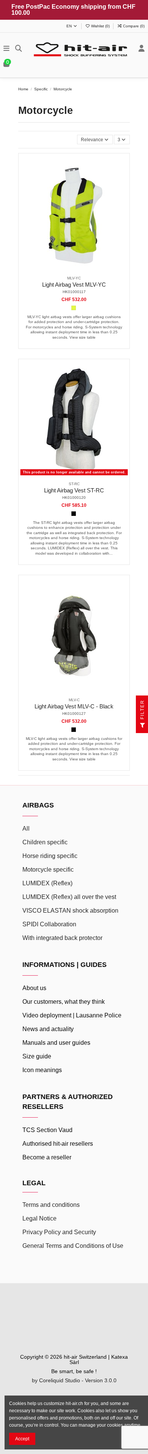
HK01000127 (74, 713)
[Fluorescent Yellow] (73, 308)
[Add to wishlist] (64, 269)
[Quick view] (83, 269)
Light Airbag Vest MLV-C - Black (74, 706)
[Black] (73, 513)
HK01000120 (74, 497)
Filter (142, 710)
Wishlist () (100, 26)
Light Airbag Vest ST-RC (74, 490)
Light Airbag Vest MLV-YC (74, 285)
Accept (22, 1438)
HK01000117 (74, 292)
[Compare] (73, 269)
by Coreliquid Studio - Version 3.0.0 (74, 1380)
